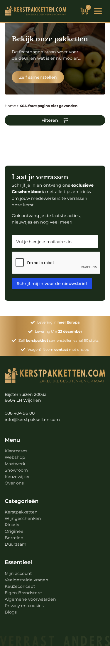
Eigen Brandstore (23, 592)
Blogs (11, 612)
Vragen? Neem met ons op (58, 349)
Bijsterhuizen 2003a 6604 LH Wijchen (25, 397)
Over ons (14, 483)
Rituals (12, 525)
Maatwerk (15, 463)
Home (10, 106)
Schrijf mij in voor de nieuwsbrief (52, 283)
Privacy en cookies (24, 605)
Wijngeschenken (23, 518)
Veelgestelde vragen (26, 580)
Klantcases (16, 450)
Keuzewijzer (17, 476)
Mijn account (18, 573)
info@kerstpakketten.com (32, 419)
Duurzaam (15, 544)
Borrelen (14, 537)
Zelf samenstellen (38, 77)
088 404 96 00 (20, 413)
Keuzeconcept (20, 586)
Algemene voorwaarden (30, 599)
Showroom (16, 470)
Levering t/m (58, 331)
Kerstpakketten (21, 512)
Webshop (15, 457)
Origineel (15, 531)
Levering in (58, 322)
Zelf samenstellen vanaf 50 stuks (58, 340)
